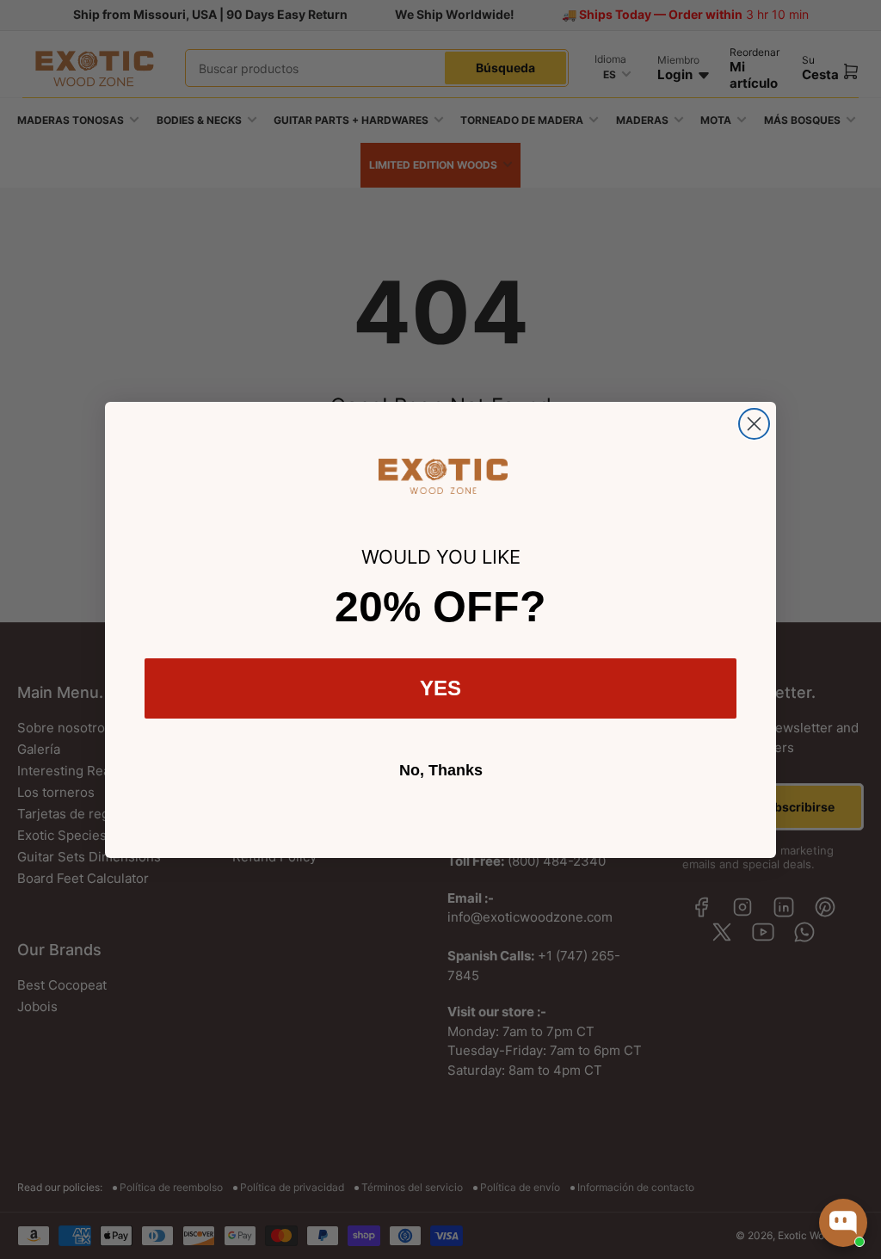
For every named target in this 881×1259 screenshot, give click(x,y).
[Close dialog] (754, 424)
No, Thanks (441, 770)
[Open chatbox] (843, 1223)
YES (440, 688)
